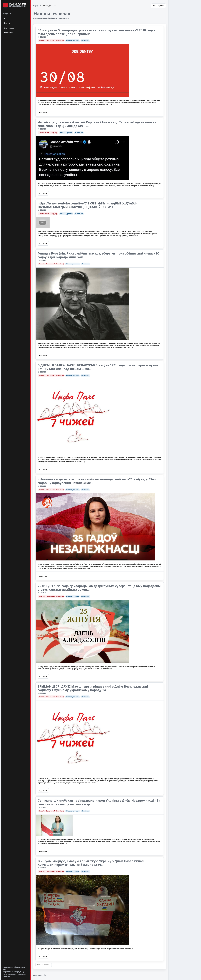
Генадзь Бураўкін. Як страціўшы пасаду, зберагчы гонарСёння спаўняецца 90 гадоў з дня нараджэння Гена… (98, 255)
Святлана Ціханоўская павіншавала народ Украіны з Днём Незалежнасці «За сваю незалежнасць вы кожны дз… (99, 802)
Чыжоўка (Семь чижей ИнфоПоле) (51, 41)
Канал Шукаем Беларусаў (48, 133)
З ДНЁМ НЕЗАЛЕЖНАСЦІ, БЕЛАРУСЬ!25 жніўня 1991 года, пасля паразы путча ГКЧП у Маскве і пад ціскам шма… (98, 367)
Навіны (7, 23)
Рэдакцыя (8, 33)
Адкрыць (43, 112)
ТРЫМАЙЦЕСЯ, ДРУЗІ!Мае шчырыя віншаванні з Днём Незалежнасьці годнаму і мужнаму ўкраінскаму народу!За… (93, 688)
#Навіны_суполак (72, 41)
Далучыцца (9, 28)
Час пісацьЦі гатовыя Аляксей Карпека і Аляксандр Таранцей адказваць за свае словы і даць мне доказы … (97, 124)
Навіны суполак (158, 6)
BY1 (5, 18)
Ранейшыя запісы (43, 965)
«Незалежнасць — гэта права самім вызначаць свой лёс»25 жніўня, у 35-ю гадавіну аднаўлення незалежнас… (97, 481)
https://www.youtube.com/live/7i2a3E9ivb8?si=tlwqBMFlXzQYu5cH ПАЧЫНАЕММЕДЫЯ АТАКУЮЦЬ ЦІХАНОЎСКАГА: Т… (88, 205)
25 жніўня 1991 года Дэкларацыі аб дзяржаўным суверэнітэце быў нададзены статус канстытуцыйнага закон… (99, 588)
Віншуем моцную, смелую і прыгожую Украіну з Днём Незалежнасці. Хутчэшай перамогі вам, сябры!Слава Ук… (92, 863)
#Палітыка (85, 41)
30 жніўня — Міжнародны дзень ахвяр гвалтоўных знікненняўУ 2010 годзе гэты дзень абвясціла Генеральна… (96, 32)
